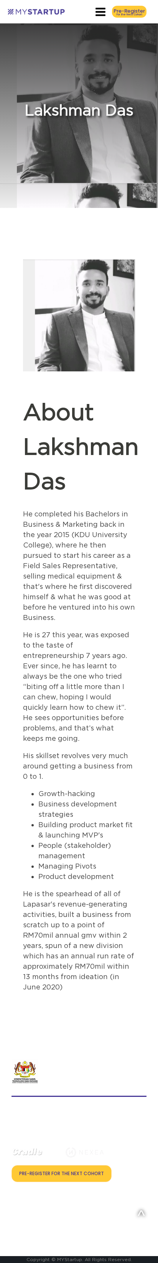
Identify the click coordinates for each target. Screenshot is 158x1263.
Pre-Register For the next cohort (61, 1173)
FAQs (17, 1219)
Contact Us (25, 1197)
